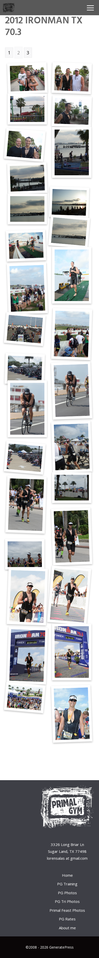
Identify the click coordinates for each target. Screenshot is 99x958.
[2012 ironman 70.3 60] (72, 713)
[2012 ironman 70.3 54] (72, 536)
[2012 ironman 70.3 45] (72, 334)
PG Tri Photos (67, 901)
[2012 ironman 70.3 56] (69, 595)
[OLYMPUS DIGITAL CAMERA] (71, 111)
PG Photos (67, 892)
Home (67, 875)
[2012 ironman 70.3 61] (25, 698)
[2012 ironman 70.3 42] (25, 245)
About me (67, 927)
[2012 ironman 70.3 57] (27, 596)
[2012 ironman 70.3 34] (27, 109)
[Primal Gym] (9, 7)
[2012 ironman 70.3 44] (27, 288)
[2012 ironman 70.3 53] (26, 504)
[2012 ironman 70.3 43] (72, 275)
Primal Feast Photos (67, 910)
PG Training (67, 883)
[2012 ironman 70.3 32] (27, 78)
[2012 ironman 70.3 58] (72, 652)
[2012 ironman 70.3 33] (71, 78)
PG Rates (67, 918)
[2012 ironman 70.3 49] (27, 409)
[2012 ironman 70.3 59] (27, 655)
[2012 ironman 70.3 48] (72, 390)
